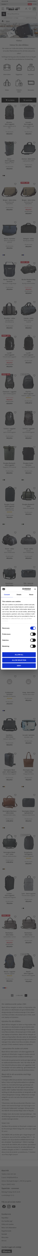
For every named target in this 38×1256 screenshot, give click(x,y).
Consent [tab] (7, 594)
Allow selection (19, 660)
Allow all (19, 654)
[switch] (33, 634)
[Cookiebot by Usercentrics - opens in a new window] (23, 589)
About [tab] (31, 594)
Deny (19, 665)
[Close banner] (35, 589)
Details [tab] (19, 594)
